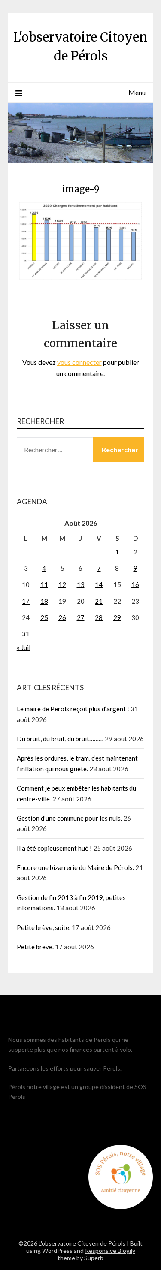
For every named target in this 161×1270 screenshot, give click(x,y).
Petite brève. (35, 947)
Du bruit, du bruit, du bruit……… (60, 739)
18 (44, 601)
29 (117, 617)
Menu (137, 92)
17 (26, 601)
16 (135, 584)
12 (62, 584)
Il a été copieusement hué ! (54, 848)
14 (99, 584)
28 (99, 617)
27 (81, 617)
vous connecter (79, 362)
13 (81, 584)
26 (62, 617)
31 (26, 634)
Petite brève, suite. (43, 927)
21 (99, 601)
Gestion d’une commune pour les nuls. (69, 818)
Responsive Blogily (110, 1250)
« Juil (23, 647)
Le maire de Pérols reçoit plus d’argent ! (73, 709)
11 (44, 584)
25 (44, 617)
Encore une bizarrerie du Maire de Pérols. (75, 867)
